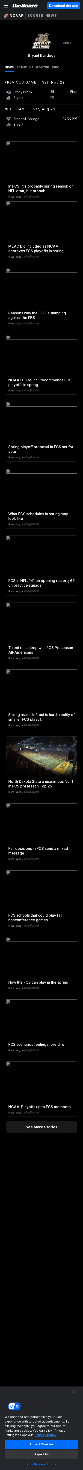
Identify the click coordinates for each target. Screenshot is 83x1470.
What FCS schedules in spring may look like (38, 516)
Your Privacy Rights (41, 1464)
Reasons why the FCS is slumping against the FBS (37, 315)
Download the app (63, 5)
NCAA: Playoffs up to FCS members (39, 1106)
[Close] (73, 1391)
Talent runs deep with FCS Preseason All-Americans (40, 650)
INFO (55, 67)
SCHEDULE (25, 67)
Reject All (41, 1454)
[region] (41, 1428)
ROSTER (42, 67)
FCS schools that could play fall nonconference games (35, 917)
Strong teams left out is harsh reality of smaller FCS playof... (41, 717)
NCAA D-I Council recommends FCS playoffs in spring (39, 382)
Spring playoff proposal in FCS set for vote (40, 449)
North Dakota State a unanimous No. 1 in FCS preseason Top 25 (40, 783)
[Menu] (6, 5)
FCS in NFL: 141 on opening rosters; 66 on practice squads (41, 583)
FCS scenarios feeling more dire (36, 1044)
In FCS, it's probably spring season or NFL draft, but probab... (40, 188)
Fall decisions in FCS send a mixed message (38, 850)
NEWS (9, 67)
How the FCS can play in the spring (38, 982)
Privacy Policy (45, 1435)
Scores (35, 15)
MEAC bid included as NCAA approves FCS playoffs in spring (36, 248)
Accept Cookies (41, 1444)
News (51, 15)
